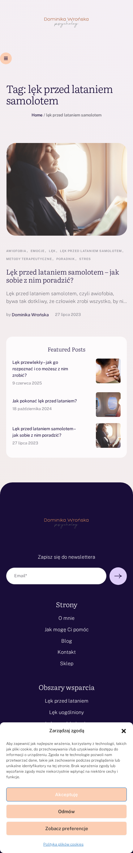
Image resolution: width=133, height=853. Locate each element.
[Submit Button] (118, 576)
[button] (124, 731)
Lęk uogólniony (66, 712)
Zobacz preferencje (66, 828)
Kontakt (67, 652)
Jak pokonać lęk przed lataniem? (44, 400)
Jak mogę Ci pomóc (67, 629)
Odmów (66, 811)
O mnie (66, 618)
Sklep (66, 663)
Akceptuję (66, 794)
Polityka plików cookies (63, 844)
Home (37, 115)
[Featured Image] (66, 189)
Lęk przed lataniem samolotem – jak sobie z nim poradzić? (62, 276)
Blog (66, 641)
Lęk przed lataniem (66, 701)
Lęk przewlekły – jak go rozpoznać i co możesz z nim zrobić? (40, 369)
